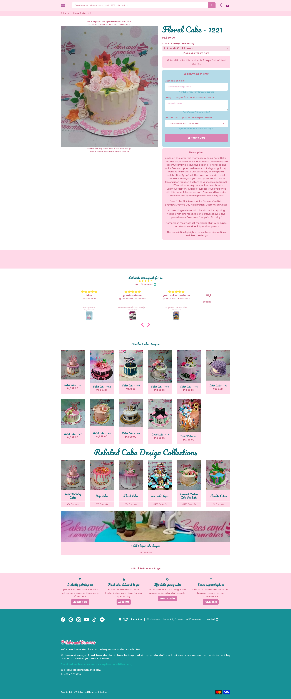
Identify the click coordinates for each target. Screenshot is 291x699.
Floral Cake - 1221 (82, 13)
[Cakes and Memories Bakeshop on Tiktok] (94, 619)
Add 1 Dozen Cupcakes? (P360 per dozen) (188, 117)
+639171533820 (71, 674)
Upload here (80, 602)
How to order (167, 598)
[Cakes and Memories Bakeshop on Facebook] (63, 619)
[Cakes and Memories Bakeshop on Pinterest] (71, 619)
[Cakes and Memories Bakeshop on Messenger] (102, 619)
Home (65, 13)
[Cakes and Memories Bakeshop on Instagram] (78, 619)
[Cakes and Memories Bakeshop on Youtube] (86, 619)
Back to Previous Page (145, 568)
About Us (123, 602)
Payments (211, 602)
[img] (145, 281)
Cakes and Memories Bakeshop (92, 692)
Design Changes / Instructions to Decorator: (189, 97)
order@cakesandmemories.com (81, 669)
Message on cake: (175, 80)
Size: (178, 43)
